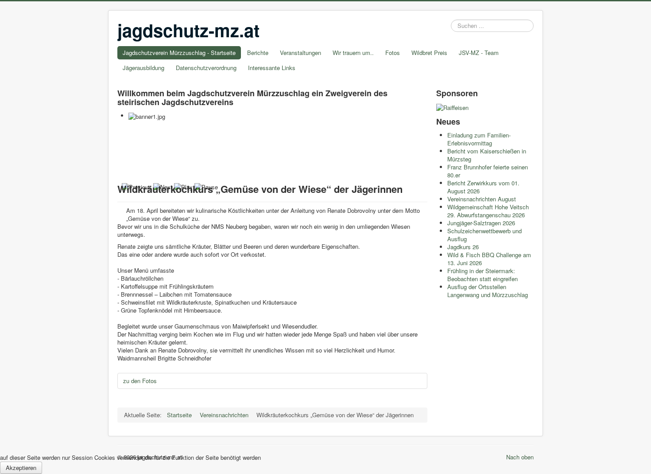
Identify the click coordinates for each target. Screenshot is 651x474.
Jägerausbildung (143, 67)
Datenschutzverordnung (206, 67)
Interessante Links (271, 67)
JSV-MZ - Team (479, 52)
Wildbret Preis (429, 52)
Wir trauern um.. (353, 52)
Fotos (392, 52)
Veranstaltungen (300, 52)
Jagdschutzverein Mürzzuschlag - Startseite (179, 52)
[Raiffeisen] (452, 106)
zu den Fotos (140, 380)
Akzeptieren (21, 467)
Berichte (257, 52)
